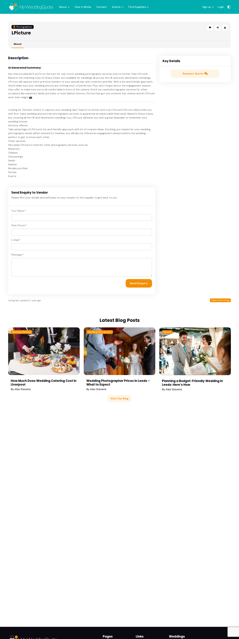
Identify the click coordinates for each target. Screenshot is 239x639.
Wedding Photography (100, 332)
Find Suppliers (137, 7)
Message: (17, 254)
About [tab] (17, 44)
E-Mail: (15, 240)
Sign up (206, 7)
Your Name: (18, 210)
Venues (167, 332)
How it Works (83, 7)
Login (221, 7)
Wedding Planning (21, 332)
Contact (101, 7)
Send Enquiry (139, 283)
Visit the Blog (119, 398)
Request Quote (193, 73)
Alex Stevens (22, 389)
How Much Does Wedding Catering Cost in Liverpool (43, 383)
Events (116, 7)
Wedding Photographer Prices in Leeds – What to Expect (118, 383)
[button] (217, 27)
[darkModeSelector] (229, 7)
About (63, 7)
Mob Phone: (19, 225)
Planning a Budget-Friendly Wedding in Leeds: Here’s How (192, 383)
